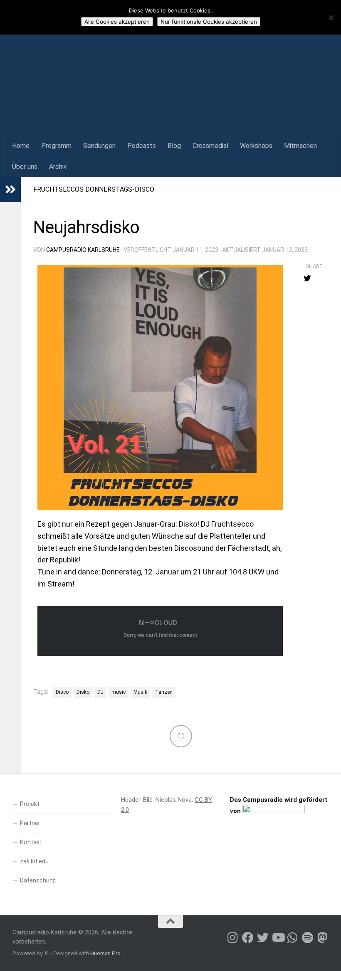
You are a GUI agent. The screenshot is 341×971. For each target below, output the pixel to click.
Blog (174, 146)
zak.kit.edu (34, 861)
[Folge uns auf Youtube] (278, 938)
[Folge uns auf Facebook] (248, 938)
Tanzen (164, 692)
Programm (56, 146)
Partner (30, 823)
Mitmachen (300, 146)
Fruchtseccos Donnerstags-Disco (93, 189)
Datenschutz (37, 880)
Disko (83, 692)
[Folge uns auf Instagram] (233, 938)
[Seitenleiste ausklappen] (10, 189)
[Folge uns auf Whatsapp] (293, 938)
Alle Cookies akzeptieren (117, 21)
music (118, 692)
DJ (100, 692)
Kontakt (31, 842)
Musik (140, 692)
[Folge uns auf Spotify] (308, 938)
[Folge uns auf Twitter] (263, 938)
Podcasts (141, 146)
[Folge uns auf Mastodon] (323, 938)
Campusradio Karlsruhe (83, 249)
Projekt (30, 804)
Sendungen (99, 146)
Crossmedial (210, 146)
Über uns (24, 166)
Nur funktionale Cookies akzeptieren (209, 21)
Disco (62, 692)
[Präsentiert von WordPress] (46, 953)
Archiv (58, 166)
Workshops (256, 146)
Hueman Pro (105, 953)
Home (21, 146)
